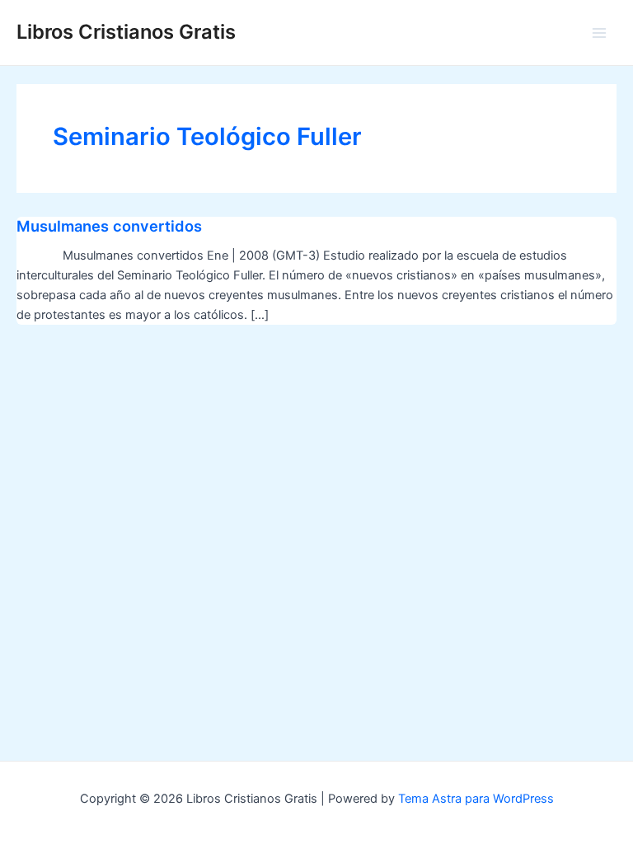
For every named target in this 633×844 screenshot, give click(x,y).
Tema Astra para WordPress (476, 798)
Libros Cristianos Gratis (126, 32)
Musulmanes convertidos (109, 226)
